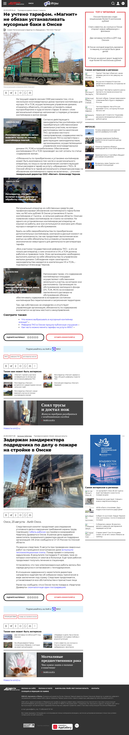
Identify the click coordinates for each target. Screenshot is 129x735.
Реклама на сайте (28, 688)
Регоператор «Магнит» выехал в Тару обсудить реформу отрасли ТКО (67, 377)
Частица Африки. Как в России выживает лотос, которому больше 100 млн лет (110, 109)
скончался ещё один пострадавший (47, 587)
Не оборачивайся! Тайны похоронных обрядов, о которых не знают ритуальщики (27, 645)
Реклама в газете (45, 688)
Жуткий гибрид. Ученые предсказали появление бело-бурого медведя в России (110, 100)
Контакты (95, 688)
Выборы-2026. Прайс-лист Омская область (72, 688)
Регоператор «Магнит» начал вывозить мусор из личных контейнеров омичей (26, 393)
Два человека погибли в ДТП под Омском (105, 39)
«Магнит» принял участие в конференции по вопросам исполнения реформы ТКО (25, 377)
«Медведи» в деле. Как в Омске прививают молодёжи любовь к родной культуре (66, 637)
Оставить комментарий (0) (64, 337)
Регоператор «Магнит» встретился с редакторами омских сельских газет (27, 385)
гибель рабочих (37, 532)
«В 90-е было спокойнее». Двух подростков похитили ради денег (109, 508)
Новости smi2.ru (12, 428)
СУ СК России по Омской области (17, 509)
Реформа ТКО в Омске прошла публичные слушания (49, 325)
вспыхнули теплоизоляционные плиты (44, 551)
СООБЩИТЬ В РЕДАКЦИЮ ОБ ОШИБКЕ (35, 691)
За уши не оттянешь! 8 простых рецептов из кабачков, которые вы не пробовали (110, 84)
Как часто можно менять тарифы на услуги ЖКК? (47, 327)
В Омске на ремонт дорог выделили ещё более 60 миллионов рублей (105, 59)
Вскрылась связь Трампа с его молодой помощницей (107, 164)
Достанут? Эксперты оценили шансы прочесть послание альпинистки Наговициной (110, 92)
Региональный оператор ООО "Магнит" (19, 87)
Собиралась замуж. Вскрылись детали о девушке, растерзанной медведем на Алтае (109, 526)
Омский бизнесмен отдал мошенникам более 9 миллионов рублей (105, 19)
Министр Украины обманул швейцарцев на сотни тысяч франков (109, 147)
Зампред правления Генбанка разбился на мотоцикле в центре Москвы (108, 140)
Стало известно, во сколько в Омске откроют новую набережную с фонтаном (105, 29)
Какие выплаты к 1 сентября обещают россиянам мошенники (109, 156)
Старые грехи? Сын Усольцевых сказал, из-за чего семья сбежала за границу (110, 535)
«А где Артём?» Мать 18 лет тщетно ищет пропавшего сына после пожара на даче (109, 493)
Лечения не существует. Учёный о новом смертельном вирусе (109, 500)
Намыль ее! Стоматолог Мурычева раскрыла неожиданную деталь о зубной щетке (109, 117)
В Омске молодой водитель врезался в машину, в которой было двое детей (105, 49)
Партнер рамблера (43, 725)
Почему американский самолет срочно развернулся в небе (107, 131)
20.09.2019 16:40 (9, 10)
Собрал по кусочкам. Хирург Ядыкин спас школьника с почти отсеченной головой (110, 518)
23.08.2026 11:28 (9, 436)
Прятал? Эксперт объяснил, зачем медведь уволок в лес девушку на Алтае (109, 75)
